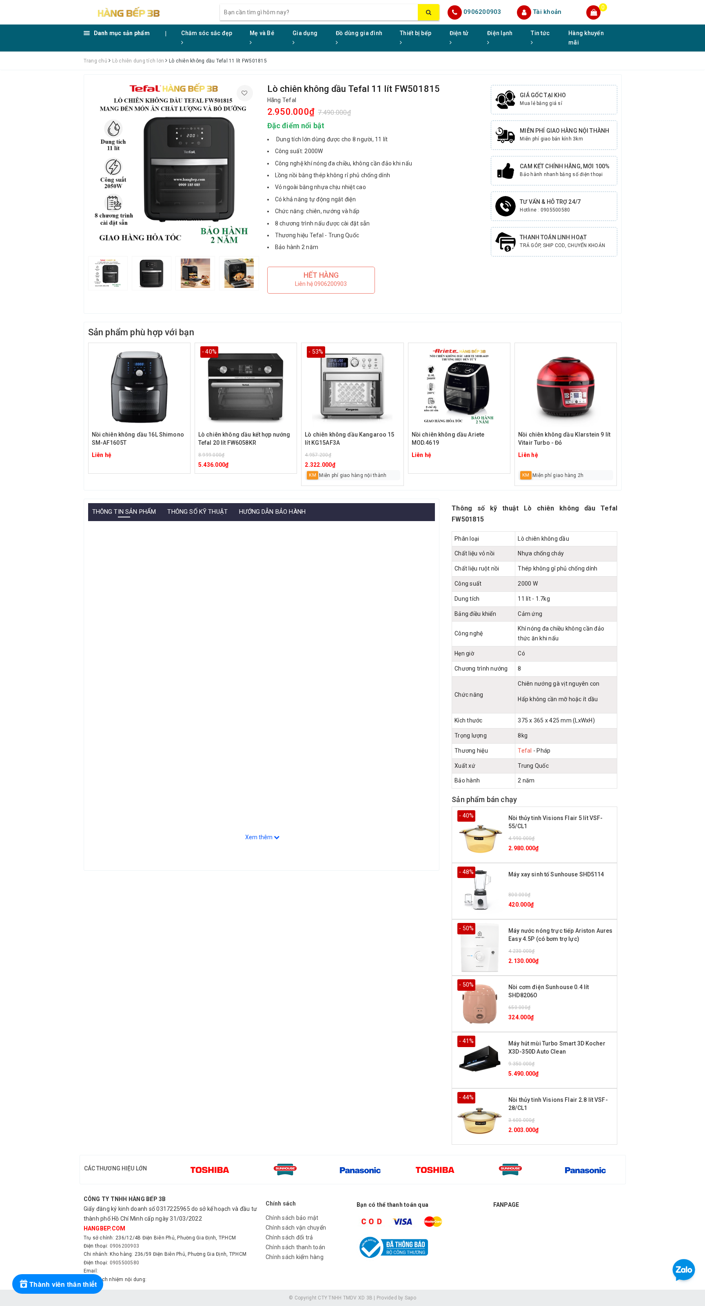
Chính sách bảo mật (292, 1218)
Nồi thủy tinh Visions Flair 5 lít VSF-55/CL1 (555, 822)
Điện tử (459, 33)
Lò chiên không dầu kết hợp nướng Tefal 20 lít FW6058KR (244, 438)
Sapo (410, 1298)
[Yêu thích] (245, 93)
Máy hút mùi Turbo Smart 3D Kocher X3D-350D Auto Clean (556, 1047)
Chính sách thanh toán (295, 1247)
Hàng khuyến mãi (586, 38)
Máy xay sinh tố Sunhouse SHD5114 (556, 874)
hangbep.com (105, 1228)
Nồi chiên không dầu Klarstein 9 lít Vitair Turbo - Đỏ (564, 438)
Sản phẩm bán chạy (484, 799)
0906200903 (482, 12)
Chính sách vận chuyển (296, 1227)
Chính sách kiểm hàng (295, 1257)
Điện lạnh (499, 33)
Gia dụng (305, 33)
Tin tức (540, 33)
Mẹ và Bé (262, 33)
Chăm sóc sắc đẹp (206, 33)
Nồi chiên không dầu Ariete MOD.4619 (448, 438)
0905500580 (125, 1263)
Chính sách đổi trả (289, 1237)
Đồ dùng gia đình (359, 33)
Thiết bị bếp (415, 33)
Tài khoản (547, 12)
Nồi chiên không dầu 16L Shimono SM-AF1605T (138, 438)
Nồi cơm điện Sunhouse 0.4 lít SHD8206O (548, 991)
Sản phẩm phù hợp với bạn (141, 332)
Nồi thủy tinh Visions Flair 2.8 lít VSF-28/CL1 (558, 1104)
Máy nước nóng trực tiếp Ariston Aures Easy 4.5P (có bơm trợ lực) (560, 934)
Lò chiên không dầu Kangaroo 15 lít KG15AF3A (349, 438)
